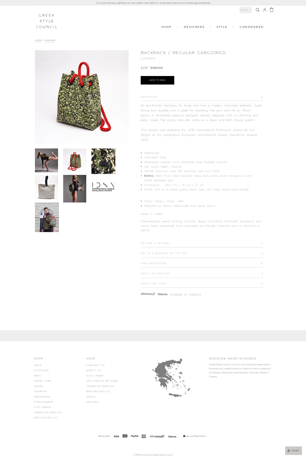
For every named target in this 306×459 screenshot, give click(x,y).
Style (222, 26)
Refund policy (46, 417)
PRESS (91, 397)
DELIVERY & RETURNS (102, 381)
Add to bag (157, 80)
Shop (167, 26)
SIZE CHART (95, 375)
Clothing (41, 370)
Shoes (39, 386)
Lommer (50, 40)
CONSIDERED (44, 402)
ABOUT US (93, 370)
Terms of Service (48, 412)
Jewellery (42, 381)
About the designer (155, 273)
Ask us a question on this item (164, 253)
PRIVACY (92, 402)
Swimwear (42, 397)
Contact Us (95, 365)
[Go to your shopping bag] (271, 10)
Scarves (40, 391)
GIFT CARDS (42, 407)
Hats (37, 375)
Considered (251, 26)
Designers (194, 26)
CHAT (295, 450)
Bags (38, 365)
